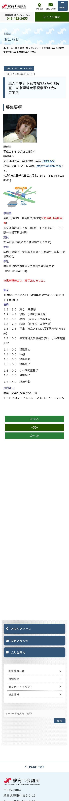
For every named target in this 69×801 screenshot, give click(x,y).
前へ (36, 419)
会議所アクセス (20, 629)
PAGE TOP (37, 767)
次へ (33, 436)
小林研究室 (48, 161)
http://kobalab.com (49, 166)
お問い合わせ (19, 641)
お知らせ (14, 678)
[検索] (59, 712)
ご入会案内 (53, 17)
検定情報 (14, 694)
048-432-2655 (17, 17)
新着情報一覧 (17, 671)
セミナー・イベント (21, 686)
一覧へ (34, 427)
